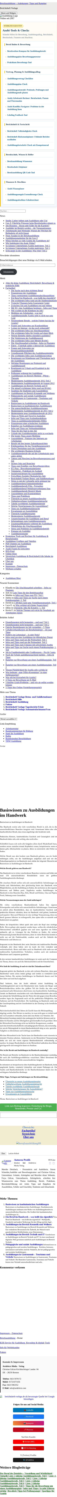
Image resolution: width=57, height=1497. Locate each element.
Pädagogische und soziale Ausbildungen (28, 396)
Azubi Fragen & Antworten (18, 549)
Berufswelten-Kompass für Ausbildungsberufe (26, 51)
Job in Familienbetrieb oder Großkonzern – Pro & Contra (30, 652)
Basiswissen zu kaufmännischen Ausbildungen (31, 406)
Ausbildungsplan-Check (17, 84)
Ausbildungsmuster (19, 534)
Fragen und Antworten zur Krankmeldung (29, 325)
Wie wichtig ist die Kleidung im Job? (27, 310)
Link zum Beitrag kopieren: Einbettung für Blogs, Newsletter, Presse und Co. (28, 1107)
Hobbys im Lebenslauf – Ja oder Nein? (23, 635)
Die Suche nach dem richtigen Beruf (27, 290)
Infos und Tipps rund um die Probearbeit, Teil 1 (26, 640)
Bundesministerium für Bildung (19, 731)
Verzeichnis (28, 1133)
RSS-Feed (10, 551)
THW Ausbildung (13, 741)
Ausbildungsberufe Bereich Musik (26, 491)
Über (3, 1153)
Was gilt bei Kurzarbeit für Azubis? (21, 677)
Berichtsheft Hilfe (14, 699)
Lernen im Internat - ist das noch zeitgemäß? (30, 328)
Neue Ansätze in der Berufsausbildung (22, 236)
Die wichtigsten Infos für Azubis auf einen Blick (32, 333)
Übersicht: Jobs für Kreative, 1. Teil (29, 608)
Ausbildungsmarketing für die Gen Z (22, 238)
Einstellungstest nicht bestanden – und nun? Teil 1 (27, 622)
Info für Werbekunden (9, 1347)
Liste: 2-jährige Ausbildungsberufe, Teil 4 (20, 1482)
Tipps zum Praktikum (20, 496)
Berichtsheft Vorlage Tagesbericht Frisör (25, 707)
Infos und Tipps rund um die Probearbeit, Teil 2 (26, 642)
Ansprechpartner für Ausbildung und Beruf (30, 518)
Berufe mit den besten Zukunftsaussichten (29, 443)
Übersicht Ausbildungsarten (23, 513)
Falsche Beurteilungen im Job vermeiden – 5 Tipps (28, 627)
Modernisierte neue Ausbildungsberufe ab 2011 (31, 413)
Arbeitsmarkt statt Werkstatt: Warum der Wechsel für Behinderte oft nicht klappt (28, 231)
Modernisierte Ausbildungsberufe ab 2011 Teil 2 (32, 411)
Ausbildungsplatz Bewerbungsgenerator (24, 57)
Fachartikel (10, 288)
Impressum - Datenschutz (17, 566)
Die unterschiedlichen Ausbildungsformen (29, 408)
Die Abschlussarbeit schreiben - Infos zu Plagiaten (33, 343)
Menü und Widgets (8, 13)
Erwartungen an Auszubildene (24, 511)
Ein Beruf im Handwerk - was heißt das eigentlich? (33, 298)
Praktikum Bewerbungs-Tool (19, 62)
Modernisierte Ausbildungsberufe (25, 516)
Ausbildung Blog (13, 578)
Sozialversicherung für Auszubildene (27, 473)
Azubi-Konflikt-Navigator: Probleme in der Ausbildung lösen (25, 108)
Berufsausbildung (7, 1338)
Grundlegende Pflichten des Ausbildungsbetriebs (32, 353)
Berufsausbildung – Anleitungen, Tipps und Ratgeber (23, 3)
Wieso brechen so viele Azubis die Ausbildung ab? (28, 241)
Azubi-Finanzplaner (15, 189)
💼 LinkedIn (28, 1410)
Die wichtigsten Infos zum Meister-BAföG (29, 341)
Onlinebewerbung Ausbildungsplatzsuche (29, 501)
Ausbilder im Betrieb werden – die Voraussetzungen (28, 228)
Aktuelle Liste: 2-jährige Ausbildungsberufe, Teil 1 (23, 1476)
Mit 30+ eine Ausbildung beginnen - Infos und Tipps (34, 308)
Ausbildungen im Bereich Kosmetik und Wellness (33, 393)
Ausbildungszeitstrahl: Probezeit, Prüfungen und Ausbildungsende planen (28, 91)
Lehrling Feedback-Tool (17, 115)
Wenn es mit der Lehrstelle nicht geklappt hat (30, 481)
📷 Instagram (28, 1423)
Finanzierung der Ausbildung (24, 293)
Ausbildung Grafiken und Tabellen (21, 541)
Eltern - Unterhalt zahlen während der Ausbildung (33, 346)
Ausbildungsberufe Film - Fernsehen (27, 486)
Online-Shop (11, 554)
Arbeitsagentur (12, 728)
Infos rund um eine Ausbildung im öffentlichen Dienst (29, 637)
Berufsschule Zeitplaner (17, 167)
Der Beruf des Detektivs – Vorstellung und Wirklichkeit (26, 1473)
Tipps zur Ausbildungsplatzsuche (25, 508)
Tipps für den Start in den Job (24, 431)
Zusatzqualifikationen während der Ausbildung (31, 523)
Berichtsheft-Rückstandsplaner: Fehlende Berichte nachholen (28, 138)
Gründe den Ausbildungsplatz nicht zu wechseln (32, 433)
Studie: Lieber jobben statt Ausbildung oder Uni (26, 220)
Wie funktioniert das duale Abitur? (20, 243)
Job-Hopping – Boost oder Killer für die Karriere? (27, 225)
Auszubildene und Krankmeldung (26, 493)
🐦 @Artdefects (28, 1460)
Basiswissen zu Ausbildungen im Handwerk (30, 403)
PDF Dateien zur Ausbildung (18, 544)
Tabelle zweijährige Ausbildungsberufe (28, 503)
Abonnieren (8, 272)
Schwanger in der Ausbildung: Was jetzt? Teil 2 (26, 251)
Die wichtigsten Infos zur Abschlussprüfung (30, 330)
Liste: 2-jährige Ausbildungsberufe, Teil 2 (28, 1477)
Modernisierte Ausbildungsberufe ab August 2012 (33, 383)
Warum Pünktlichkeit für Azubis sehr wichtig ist (26, 670)
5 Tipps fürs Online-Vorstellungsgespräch (24, 687)
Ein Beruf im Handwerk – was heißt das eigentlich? (30, 1217)
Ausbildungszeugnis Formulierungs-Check (25, 194)
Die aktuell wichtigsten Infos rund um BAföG (31, 388)
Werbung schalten (13, 569)
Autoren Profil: (22, 1159)
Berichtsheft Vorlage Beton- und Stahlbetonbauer (32, 478)
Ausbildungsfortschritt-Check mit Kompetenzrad (28, 145)
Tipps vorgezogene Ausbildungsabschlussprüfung (32, 295)
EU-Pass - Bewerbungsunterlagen (26, 468)
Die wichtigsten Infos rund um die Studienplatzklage (34, 300)
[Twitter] (53, 1163)
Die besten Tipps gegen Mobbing (25, 436)
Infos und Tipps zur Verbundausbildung (28, 428)
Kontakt (9, 564)
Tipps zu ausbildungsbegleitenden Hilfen (29, 421)
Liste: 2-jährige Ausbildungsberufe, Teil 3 (23, 1479)
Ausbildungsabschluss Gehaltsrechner (23, 200)
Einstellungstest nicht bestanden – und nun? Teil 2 (27, 625)
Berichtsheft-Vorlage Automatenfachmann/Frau (28, 709)
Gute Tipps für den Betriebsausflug (28, 593)
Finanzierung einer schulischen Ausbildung (30, 423)
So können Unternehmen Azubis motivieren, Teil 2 (28, 246)
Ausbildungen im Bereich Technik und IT (29, 386)
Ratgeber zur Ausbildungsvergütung (27, 426)
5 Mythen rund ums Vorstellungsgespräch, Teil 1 (35, 603)
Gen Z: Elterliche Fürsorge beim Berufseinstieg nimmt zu (30, 223)
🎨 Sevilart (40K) (28, 1442)
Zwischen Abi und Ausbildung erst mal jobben (31, 305)
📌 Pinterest (28, 1430)
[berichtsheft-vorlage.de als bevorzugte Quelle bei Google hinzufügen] (28, 1399)
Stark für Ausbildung (15, 733)
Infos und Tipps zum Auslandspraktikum (28, 418)
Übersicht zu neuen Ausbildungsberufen (28, 498)
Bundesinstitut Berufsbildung (18, 738)
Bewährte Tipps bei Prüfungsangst (24, 1491)
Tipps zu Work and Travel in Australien (28, 416)
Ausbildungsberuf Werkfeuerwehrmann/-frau (30, 488)
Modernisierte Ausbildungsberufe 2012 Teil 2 (31, 381)
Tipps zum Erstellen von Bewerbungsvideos (30, 466)
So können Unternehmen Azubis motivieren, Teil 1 (28, 248)
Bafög (8, 736)
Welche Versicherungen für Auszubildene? (29, 506)
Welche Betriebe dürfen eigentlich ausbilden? (30, 335)
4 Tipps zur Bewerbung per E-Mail (21, 680)
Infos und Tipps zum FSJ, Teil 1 (29, 595)
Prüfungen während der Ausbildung (26, 373)
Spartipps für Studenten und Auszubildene (29, 391)
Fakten (9, 704)
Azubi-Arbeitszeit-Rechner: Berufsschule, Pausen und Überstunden (27, 99)
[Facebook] (50, 1163)
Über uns (10, 561)
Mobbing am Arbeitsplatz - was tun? (27, 313)
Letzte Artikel (13, 1153)
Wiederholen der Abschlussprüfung (26, 526)
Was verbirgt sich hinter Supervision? (32, 605)
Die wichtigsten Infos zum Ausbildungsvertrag (31, 356)
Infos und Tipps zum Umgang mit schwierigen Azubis (29, 645)
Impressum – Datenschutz (11, 1333)
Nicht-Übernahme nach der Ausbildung (28, 448)
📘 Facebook (28, 1417)
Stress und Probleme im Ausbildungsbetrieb (30, 529)
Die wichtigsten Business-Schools (26, 451)
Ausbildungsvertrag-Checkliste (20, 79)
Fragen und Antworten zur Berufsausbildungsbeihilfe (22, 349)
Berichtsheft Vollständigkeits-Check (22, 131)
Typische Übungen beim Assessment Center (30, 303)
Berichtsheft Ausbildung (16, 546)
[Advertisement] (28, 775)
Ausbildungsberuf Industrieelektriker (27, 483)
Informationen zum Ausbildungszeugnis (28, 521)
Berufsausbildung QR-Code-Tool (21, 173)
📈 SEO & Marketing (28, 1448)
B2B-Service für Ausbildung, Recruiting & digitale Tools (25, 1343)
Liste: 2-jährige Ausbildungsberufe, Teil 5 (20, 1484)
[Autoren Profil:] (7, 1164)
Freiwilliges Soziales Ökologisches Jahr (28, 476)
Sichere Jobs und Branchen (23, 463)
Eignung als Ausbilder (20, 531)
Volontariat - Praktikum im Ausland (26, 471)
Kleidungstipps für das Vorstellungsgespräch (30, 446)
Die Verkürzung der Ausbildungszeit (27, 338)
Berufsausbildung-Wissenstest (19, 161)
